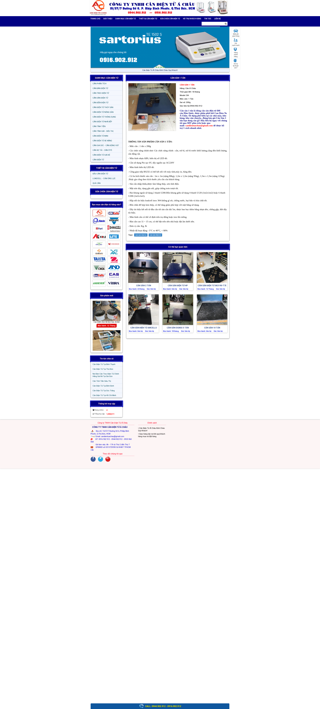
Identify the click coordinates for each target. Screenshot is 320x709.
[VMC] (114, 252)
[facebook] (93, 459)
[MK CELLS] (114, 214)
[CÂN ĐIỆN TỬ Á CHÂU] (160, 8)
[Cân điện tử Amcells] (99, 276)
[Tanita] (99, 260)
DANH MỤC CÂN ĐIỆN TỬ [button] (125, 19)
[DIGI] (99, 268)
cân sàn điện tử (155, 235)
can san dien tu (140, 235)
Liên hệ (217, 19)
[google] (107, 459)
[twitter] (100, 459)
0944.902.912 (159, 706)
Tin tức (207, 19)
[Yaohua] (114, 245)
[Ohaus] (114, 260)
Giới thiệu (107, 19)
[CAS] (114, 276)
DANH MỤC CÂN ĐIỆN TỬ (106, 78)
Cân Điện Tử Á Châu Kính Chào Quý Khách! (151, 429)
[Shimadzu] (114, 229)
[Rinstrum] (99, 252)
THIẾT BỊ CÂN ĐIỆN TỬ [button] (148, 19)
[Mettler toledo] (99, 245)
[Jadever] (99, 284)
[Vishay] (114, 221)
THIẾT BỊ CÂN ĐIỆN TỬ (106, 168)
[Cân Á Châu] (99, 214)
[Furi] (99, 229)
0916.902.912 (174, 706)
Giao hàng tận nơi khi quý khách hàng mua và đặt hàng (160, 70)
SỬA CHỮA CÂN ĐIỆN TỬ (170, 19)
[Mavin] (99, 221)
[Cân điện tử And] (114, 268)
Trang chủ (95, 19)
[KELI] (99, 237)
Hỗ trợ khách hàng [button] (192, 19)
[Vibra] (114, 284)
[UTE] (114, 237)
